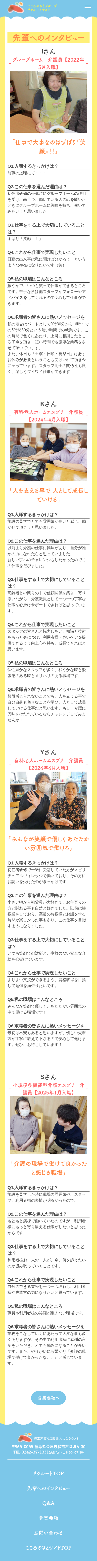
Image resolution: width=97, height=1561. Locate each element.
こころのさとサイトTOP (49, 1547)
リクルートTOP (48, 1473)
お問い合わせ (48, 1532)
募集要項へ (49, 1398)
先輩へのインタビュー (48, 1488)
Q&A (48, 1503)
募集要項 (48, 1517)
